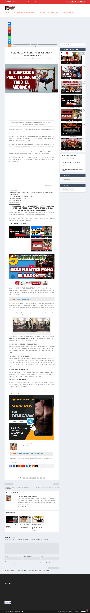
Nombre (6, 556)
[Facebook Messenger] (9, 42)
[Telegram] (27, 466)
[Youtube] (23, 466)
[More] (9, 45)
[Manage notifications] (87, 610)
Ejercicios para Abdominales (43, 58)
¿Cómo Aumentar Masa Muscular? (23, 12)
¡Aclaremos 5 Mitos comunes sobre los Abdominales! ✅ (24, 526)
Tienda (8, 12)
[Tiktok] (36, 466)
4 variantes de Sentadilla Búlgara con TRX (71, 162)
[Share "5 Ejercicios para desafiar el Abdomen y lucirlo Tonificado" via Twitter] (27, 477)
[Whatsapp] (9, 37)
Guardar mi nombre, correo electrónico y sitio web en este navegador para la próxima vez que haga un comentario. (31, 562)
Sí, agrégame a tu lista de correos (13, 564)
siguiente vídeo (48, 185)
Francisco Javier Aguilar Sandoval (23, 58)
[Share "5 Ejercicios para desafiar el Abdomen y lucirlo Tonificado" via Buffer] (38, 477)
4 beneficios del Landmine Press (68, 158)
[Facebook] (14, 466)
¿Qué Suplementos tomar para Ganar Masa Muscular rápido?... (25, 1)
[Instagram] (10, 466)
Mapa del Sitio (7, 583)
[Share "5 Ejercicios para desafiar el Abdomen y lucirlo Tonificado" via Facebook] (24, 477)
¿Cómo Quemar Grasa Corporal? (48, 12)
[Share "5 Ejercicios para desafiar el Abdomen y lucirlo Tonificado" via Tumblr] (29, 477)
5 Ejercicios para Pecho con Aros (69, 165)
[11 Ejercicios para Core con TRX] (12, 519)
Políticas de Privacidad (9, 580)
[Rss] (33, 466)
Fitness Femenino (68, 12)
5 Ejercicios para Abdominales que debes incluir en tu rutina (37, 526)
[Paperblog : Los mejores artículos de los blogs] (7, 603)
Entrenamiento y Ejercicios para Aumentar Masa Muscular (44, 44)
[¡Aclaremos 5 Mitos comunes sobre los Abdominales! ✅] (25, 519)
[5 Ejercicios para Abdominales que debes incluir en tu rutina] (38, 519)
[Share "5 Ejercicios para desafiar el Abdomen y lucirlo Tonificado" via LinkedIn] (35, 477)
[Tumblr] (30, 466)
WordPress (24, 611)
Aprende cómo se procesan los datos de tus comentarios (36, 570)
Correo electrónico (27, 556)
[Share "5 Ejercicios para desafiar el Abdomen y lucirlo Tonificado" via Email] (43, 477)
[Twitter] (17, 466)
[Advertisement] (45, 30)
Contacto (6, 586)
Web (42, 556)
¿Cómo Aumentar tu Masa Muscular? (21, 44)
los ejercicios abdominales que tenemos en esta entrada (21, 338)
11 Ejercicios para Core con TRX (12, 525)
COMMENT (7, 542)
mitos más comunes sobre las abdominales (38, 129)
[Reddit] (20, 466)
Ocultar (15, 190)
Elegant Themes (13, 611)
